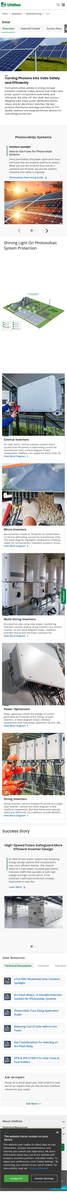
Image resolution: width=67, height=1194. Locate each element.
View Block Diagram (14, 456)
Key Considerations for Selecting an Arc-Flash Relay (36, 1044)
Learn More (15, 886)
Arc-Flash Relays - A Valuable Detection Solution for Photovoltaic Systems (38, 996)
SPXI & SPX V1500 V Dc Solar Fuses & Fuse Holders (36, 1060)
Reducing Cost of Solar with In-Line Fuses (35, 1028)
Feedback (63, 596)
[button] (20, 231)
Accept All (16, 1178)
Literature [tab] (43, 965)
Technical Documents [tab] (18, 965)
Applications (17, 13)
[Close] (57, 1132)
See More (32, 1103)
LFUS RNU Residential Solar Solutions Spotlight (37, 981)
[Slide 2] (35, 230)
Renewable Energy (34, 13)
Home (5, 13)
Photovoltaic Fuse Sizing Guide (26, 177)
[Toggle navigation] (63, 4)
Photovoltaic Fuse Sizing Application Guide (36, 1012)
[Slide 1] (31, 230)
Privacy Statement (39, 1168)
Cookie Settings (44, 1178)
